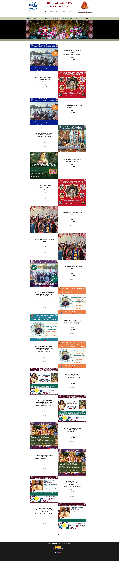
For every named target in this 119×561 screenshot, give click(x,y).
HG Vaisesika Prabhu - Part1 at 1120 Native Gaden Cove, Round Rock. (44, 348)
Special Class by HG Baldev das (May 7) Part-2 (72, 429)
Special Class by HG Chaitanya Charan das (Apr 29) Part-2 (44, 509)
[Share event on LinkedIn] (74, 59)
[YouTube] (55, 552)
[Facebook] (58, 552)
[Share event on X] (71, 59)
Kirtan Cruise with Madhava (72, 105)
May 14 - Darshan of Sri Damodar (72, 375)
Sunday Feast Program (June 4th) (44, 240)
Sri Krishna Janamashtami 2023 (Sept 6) (44, 186)
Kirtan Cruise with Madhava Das (72, 267)
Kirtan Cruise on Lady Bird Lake (72, 51)
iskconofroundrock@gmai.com (79, 557)
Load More (58, 534)
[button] (58, 547)
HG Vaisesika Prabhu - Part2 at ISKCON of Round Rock (72, 321)
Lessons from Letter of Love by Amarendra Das (44, 134)
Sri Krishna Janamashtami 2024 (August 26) (44, 78)
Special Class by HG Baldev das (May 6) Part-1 (44, 456)
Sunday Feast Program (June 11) (72, 213)
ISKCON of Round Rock (59, 3)
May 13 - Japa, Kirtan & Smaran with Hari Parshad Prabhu (44, 402)
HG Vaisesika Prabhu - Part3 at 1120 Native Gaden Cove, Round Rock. (44, 294)
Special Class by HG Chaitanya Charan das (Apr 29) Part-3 (72, 483)
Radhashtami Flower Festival (72, 159)
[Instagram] (60, 552)
